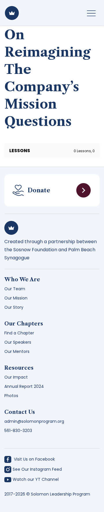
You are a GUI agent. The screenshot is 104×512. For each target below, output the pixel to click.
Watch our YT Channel (36, 479)
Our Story (13, 307)
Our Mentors (16, 351)
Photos (11, 396)
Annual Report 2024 (24, 386)
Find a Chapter (19, 333)
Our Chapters (23, 324)
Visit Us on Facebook (34, 459)
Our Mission (15, 298)
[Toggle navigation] (91, 13)
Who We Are (22, 279)
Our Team (14, 289)
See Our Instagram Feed (37, 469)
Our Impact (16, 377)
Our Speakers (17, 342)
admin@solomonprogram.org (34, 421)
